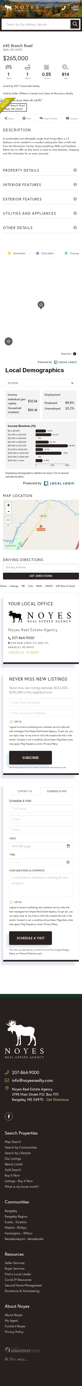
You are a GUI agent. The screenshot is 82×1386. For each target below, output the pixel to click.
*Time (12, 854)
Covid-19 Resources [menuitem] (18, 1279)
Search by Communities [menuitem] (21, 1147)
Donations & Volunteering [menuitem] (22, 1291)
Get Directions (41, 576)
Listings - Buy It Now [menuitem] (19, 1181)
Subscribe (30, 757)
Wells (39, 586)
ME (23, 586)
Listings (14, 586)
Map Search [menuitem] (13, 1142)
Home (3, 586)
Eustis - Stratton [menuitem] (16, 1222)
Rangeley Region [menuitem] (16, 1216)
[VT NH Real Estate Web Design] (41, 1350)
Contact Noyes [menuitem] (15, 1326)
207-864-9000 (23, 637)
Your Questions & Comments (27, 870)
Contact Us (16, 652)
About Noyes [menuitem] (13, 1315)
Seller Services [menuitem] (14, 1263)
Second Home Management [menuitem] (23, 1285)
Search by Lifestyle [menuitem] (18, 1153)
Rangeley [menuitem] (11, 1211)
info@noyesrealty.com (32, 1080)
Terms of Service (28, 953)
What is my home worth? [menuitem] (22, 1186)
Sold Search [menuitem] (13, 1170)
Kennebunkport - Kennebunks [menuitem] (24, 1239)
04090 (49, 586)
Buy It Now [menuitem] (12, 1175)
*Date (12, 838)
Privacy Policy (50, 743)
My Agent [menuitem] (11, 1320)
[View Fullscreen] (8, 520)
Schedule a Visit (57, 791)
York (30, 586)
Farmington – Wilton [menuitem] (18, 1233)
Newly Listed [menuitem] (13, 1164)
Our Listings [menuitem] (13, 1158)
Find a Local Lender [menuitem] (18, 1274)
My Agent (32, 652)
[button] (74, 24)
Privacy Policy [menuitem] (14, 1332)
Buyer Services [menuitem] (14, 1268)
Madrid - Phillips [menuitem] (16, 1227)
